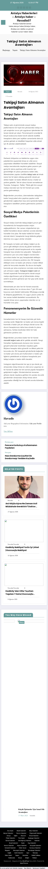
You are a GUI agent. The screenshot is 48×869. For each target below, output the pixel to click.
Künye (20, 858)
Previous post (9, 442)
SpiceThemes (24, 863)
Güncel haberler (10, 841)
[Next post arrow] (42, 457)
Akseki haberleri (21, 831)
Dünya (8, 622)
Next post (8, 452)
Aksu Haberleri (33, 831)
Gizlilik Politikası (36, 855)
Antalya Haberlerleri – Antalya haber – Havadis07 (24, 16)
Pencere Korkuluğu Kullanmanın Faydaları (21, 446)
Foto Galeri (21, 838)
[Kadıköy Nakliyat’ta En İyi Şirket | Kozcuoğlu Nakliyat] (24, 531)
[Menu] (3, 22)
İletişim (27, 858)
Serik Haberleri (18, 853)
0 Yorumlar (9, 96)
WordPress (26, 861)
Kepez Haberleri (22, 845)
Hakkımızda (11, 858)
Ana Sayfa (10, 831)
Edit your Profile (35, 424)
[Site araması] (40, 22)
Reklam (34, 858)
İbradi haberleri (13, 843)
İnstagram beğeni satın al (30, 271)
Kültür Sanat (22, 848)
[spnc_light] (45, 23)
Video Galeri (8, 855)
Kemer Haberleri (9, 845)
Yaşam (8, 91)
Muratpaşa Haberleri (34, 850)
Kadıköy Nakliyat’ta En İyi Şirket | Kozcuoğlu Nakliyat (22, 549)
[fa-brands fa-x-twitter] (21, 7)
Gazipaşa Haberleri (33, 838)
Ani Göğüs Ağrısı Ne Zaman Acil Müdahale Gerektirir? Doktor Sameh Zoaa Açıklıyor (21, 505)
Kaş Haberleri (32, 843)
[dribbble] (24, 7)
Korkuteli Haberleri (10, 848)
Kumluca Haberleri (35, 848)
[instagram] (27, 7)
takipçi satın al (32, 174)
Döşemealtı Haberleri (36, 833)
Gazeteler (25, 855)
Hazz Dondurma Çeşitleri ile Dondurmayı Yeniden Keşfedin (20, 457)
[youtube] (30, 7)
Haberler (37, 841)
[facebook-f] (18, 7)
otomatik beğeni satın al (13, 340)
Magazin (7, 850)
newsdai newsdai (13, 544)
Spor (27, 853)
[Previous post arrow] (42, 445)
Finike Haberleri (10, 838)
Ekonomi (23, 836)
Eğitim (15, 836)
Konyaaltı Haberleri (35, 845)
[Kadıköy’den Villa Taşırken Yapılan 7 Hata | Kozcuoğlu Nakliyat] (24, 574)
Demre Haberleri (21, 833)
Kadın (23, 843)
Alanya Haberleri (8, 833)
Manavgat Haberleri (19, 850)
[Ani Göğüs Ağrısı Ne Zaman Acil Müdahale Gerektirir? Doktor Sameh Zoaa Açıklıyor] (24, 487)
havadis (20, 91)
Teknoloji (35, 853)
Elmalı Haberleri (33, 836)
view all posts (8, 431)
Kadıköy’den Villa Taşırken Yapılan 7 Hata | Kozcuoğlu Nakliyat (19, 593)
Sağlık (9, 853)
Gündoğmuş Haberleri (24, 841)
